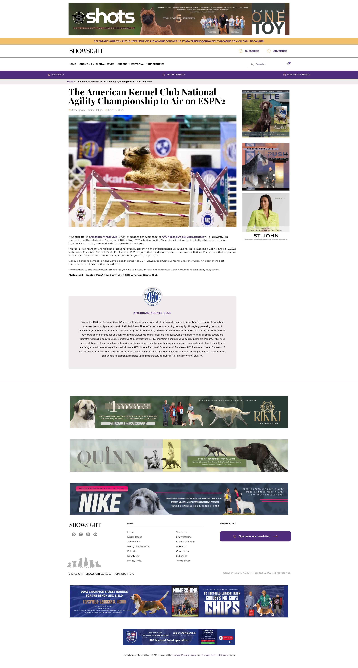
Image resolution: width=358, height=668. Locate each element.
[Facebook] (74, 534)
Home (70, 81)
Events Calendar (185, 541)
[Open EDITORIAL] (146, 64)
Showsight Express (98, 574)
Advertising (133, 541)
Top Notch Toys (124, 574)
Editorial (131, 551)
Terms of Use (183, 560)
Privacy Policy (134, 560)
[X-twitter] (81, 534)
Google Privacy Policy (185, 655)
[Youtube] (95, 534)
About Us (181, 546)
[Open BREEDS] (129, 64)
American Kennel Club (103, 236)
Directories (133, 556)
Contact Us (182, 551)
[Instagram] (88, 534)
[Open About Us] (94, 64)
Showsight (76, 574)
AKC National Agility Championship (183, 236)
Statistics (181, 532)
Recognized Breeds (138, 546)
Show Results (183, 537)
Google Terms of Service (215, 655)
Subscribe (181, 556)
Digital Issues (134, 537)
